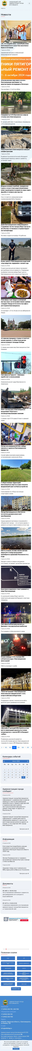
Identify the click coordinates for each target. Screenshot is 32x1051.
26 (12, 777)
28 (19, 777)
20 (16, 775)
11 (8, 772)
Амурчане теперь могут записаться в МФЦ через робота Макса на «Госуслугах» (16, 868)
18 (8, 775)
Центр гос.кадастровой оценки (24, 973)
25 (8, 777)
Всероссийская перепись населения (8, 973)
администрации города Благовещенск (16, 3)
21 (19, 775)
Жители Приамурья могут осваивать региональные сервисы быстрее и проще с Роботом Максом (16, 859)
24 (4, 777)
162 (6, 747)
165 (18, 747)
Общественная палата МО (8, 963)
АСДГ (8, 958)
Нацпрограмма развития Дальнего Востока (24, 979)
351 (28, 747)
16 (27, 772)
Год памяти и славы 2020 (8, 979)
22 (23, 775)
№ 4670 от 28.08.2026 (10, 903)
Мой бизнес (8, 968)
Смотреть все (24, 829)
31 (4, 780)
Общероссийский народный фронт (8, 984)
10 (4, 772)
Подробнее (16, 1046)
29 (23, 777)
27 (16, 777)
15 (23, 772)
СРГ (24, 958)
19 (12, 775)
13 (16, 772)
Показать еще (16, 988)
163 (10, 747)
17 (4, 775)
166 (23, 747)
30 (27, 777)
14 (19, 772)
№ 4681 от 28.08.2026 (9, 890)
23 (27, 775)
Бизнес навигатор (24, 963)
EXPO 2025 (24, 984)
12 (12, 772)
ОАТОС (24, 968)
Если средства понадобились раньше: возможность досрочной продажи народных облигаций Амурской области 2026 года (16, 849)
